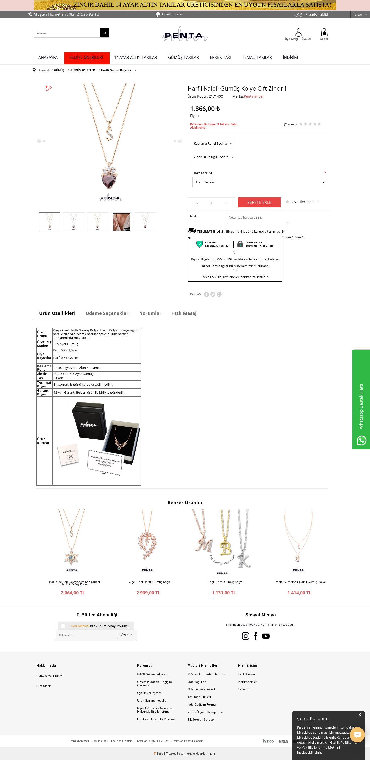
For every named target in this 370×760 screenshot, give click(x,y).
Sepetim (243, 689)
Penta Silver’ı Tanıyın (50, 675)
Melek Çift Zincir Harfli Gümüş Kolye (301, 582)
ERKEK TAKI (220, 57)
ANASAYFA (48, 57)
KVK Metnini (80, 626)
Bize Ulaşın (44, 685)
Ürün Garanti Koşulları (152, 700)
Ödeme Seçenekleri (201, 689)
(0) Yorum (290, 124)
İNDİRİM (290, 57)
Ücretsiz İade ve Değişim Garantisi (154, 683)
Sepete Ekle (259, 202)
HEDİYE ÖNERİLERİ (86, 57)
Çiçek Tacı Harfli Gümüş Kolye (150, 582)
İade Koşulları (197, 682)
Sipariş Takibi (317, 14)
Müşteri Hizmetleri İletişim (206, 674)
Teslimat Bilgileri (199, 697)
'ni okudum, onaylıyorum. (99, 626)
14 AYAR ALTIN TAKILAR (135, 57)
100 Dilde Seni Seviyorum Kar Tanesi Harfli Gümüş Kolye (74, 583)
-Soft (158, 753)
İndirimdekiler (247, 682)
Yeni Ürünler (246, 674)
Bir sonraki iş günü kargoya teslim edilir (240, 231)
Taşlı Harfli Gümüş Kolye (225, 582)
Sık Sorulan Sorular (201, 719)
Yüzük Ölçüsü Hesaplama (205, 712)
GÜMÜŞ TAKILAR (183, 57)
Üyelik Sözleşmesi (149, 693)
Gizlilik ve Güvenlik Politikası (156, 719)
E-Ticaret (169, 753)
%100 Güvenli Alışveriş (153, 674)
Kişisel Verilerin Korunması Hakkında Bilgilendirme (155, 710)
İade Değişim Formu (202, 704)
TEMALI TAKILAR (257, 57)
